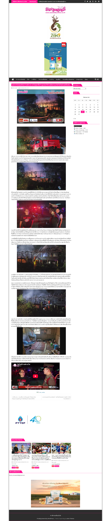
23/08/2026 (55, 460)
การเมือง (13, 467)
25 (82, 112)
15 (98, 107)
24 (79, 112)
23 (75, 112)
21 (94, 109)
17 (79, 109)
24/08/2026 (15, 462)
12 (86, 107)
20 (90, 109)
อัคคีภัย (43, 392)
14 (94, 107)
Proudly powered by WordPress (45, 518)
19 (86, 109)
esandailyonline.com (24, 88)
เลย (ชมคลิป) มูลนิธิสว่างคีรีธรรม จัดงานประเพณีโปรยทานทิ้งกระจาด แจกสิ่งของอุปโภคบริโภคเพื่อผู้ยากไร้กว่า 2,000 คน (66, 1)
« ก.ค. (74, 118)
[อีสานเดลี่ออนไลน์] (13, 79)
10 (79, 107)
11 (82, 107)
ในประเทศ (37, 467)
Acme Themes (70, 518)
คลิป (40, 392)
